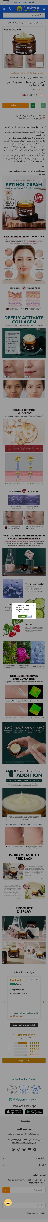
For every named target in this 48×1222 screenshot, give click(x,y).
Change (22, 616)
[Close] (33, 605)
